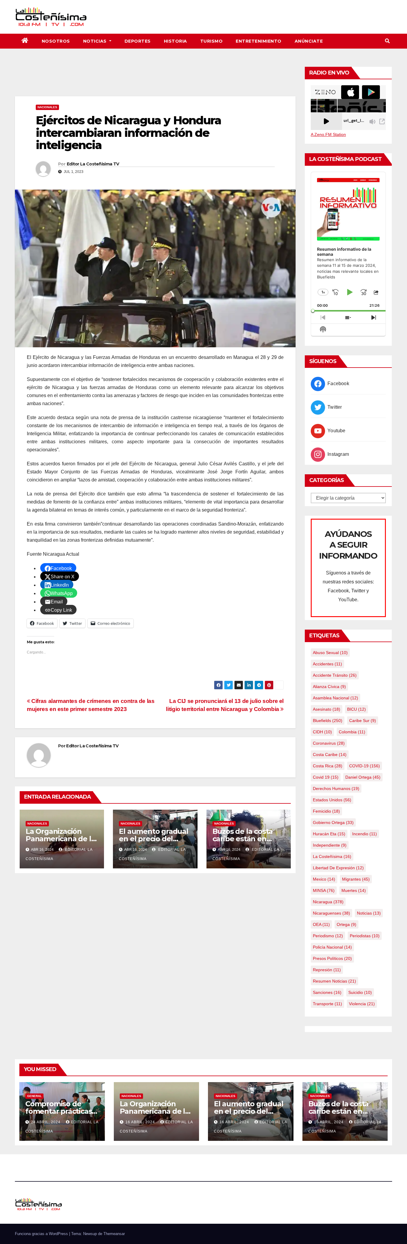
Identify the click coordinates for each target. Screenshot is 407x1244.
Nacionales (47, 107)
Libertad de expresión (338, 867)
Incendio (364, 833)
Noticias (95, 41)
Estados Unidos (332, 799)
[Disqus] (155, 954)
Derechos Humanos (336, 788)
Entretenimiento (259, 41)
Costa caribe (330, 754)
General (34, 1096)
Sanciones (327, 992)
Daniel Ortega (362, 777)
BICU (356, 709)
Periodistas (365, 935)
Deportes (138, 41)
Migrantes (356, 879)
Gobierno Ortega (333, 822)
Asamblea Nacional (335, 697)
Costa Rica (327, 765)
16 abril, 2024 (140, 1122)
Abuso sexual (330, 652)
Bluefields (327, 720)
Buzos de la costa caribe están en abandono (242, 838)
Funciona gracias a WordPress (42, 1233)
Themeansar (114, 1233)
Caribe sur (362, 720)
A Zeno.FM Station (328, 134)
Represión (327, 969)
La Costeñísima (332, 856)
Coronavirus (329, 743)
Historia (175, 41)
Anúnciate (309, 41)
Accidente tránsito (335, 675)
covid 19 (325, 777)
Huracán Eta (329, 833)
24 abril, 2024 (46, 1122)
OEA (321, 924)
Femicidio (326, 811)
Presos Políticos (332, 958)
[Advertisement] (155, 79)
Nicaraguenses (331, 913)
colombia (352, 731)
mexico (324, 879)
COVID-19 (364, 765)
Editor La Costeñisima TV (93, 164)
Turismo (211, 41)
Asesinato (326, 709)
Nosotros (56, 41)
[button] (387, 41)
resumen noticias (334, 981)
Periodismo (328, 935)
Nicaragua (328, 901)
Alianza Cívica (329, 686)
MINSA (324, 890)
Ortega (346, 924)
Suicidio (360, 992)
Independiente (330, 845)
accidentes (327, 663)
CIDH (322, 731)
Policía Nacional (332, 947)
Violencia (362, 1003)
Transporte (327, 1003)
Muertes (353, 890)
